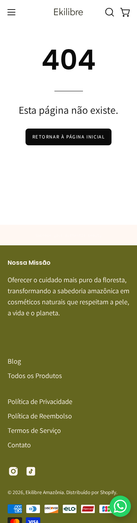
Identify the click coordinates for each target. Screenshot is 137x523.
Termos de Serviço (34, 430)
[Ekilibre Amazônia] (68, 12)
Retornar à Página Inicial (68, 137)
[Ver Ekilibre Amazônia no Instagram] (13, 471)
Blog (14, 361)
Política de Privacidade (40, 401)
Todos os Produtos (35, 375)
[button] (109, 12)
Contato (19, 444)
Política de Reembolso (40, 415)
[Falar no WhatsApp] (120, 506)
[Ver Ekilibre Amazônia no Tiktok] (31, 471)
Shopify (108, 492)
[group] (68, 235)
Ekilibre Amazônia (44, 492)
